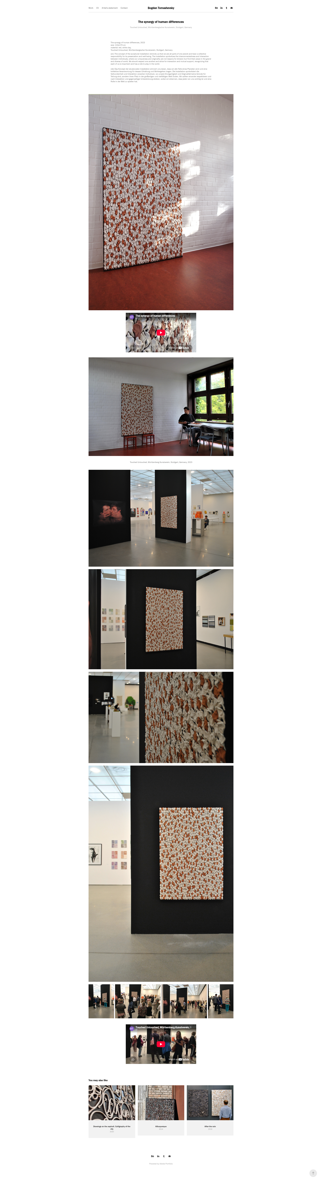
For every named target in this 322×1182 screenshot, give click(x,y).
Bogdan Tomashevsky (161, 8)
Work (91, 8)
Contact (124, 8)
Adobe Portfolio (166, 1164)
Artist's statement (110, 8)
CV (97, 8)
